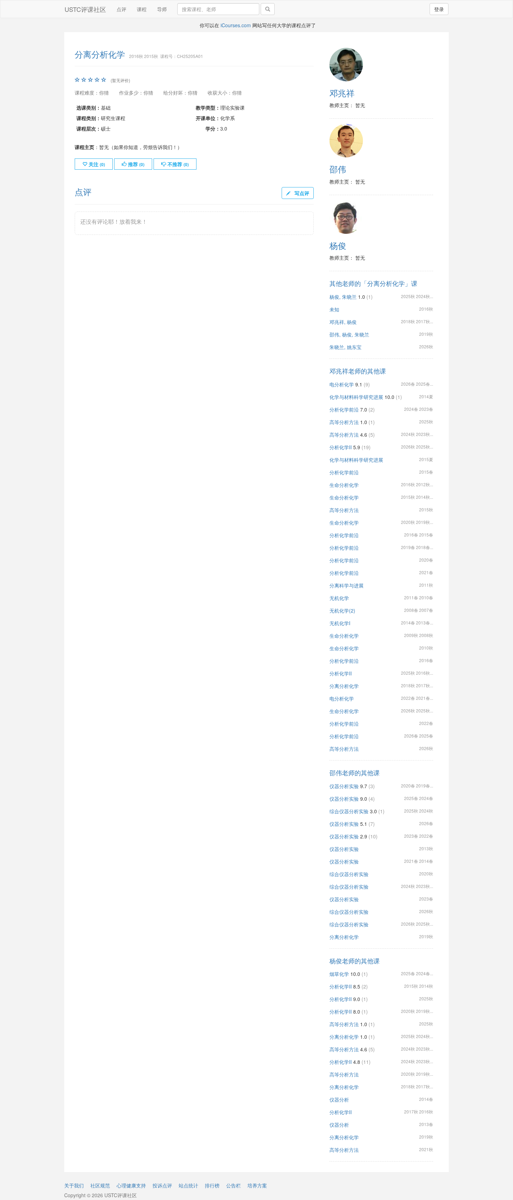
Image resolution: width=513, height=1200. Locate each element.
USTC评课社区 (85, 9)
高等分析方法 (344, 421)
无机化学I (339, 623)
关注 (96, 164)
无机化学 (339, 597)
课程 (142, 9)
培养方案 (257, 1185)
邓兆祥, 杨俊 (343, 321)
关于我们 (74, 1185)
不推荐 (177, 164)
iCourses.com (236, 25)
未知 (334, 309)
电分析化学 (341, 384)
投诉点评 (162, 1185)
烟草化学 (339, 973)
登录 (439, 9)
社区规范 (100, 1185)
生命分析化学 (344, 484)
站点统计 (188, 1185)
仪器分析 (339, 1099)
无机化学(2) (342, 610)
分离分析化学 (344, 685)
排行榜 (212, 1185)
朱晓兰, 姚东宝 (345, 346)
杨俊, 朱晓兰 (343, 296)
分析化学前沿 (344, 409)
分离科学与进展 (346, 585)
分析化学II (340, 447)
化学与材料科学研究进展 (356, 396)
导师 (162, 9)
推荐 (135, 164)
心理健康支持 (131, 1185)
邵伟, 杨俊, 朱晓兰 (349, 334)
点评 (121, 9)
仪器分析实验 (344, 786)
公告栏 (233, 1185)
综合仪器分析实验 (349, 811)
